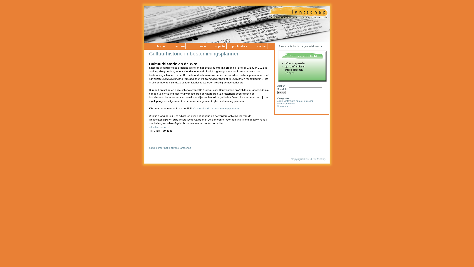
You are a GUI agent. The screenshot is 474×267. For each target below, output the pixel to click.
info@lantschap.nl (159, 127)
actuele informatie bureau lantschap (170, 147)
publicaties (239, 46)
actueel (180, 46)
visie (202, 46)
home (161, 46)
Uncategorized (284, 106)
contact (262, 46)
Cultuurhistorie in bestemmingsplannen (194, 54)
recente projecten (286, 103)
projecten (220, 46)
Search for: (282, 89)
